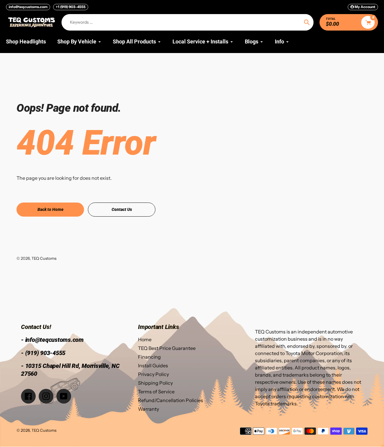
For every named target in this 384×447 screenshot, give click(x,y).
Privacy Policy (153, 374)
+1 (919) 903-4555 (71, 6)
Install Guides (153, 366)
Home (145, 339)
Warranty (148, 409)
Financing (149, 357)
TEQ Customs (44, 258)
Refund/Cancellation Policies (170, 400)
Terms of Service (156, 392)
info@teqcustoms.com (28, 6)
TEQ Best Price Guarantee (167, 348)
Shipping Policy (155, 383)
